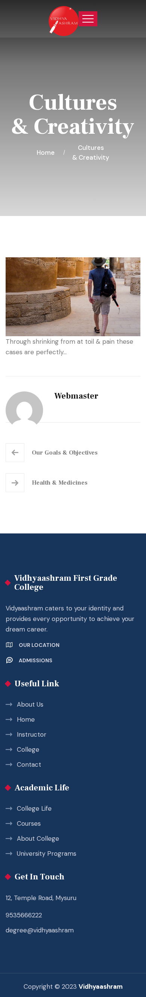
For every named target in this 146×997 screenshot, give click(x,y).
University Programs (46, 853)
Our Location (39, 645)
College (28, 749)
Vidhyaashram (101, 986)
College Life (34, 808)
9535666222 (24, 915)
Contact (29, 764)
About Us (30, 704)
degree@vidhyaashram (40, 930)
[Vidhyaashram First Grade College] (64, 19)
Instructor (31, 734)
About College (38, 838)
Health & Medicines (60, 482)
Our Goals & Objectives (65, 452)
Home (47, 152)
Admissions (35, 660)
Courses (29, 823)
